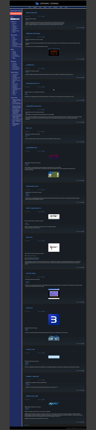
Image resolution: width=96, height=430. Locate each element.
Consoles (14, 27)
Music (40, 7)
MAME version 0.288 (32, 396)
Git (26, 136)
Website (27, 193)
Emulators (35, 7)
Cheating (14, 53)
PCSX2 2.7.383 (30, 349)
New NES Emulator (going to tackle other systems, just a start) (17, 106)
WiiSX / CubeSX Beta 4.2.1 (33, 208)
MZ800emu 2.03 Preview (33, 33)
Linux (14, 24)
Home (30, 7)
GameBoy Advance (16, 77)
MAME (14, 81)
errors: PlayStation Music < (17, 121)
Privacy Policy (84, 428)
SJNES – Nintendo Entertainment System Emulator (17, 100)
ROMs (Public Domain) (17, 44)
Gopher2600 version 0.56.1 (33, 106)
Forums (66, 7)
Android (14, 29)
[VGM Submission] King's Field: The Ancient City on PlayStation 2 (16, 112)
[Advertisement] (75, 18)
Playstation (15, 86)
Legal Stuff (79, 428)
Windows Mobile (16, 30)
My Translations (16, 69)
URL (26, 93)
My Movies (15, 65)
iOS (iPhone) (15, 28)
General (14, 51)
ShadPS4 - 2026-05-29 (32, 376)
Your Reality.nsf (16, 109)
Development (15, 54)
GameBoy (14, 76)
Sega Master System (17, 88)
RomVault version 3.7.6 (32, 83)
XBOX (14, 93)
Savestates (55, 7)
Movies (14, 41)
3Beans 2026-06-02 (31, 12)
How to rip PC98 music (17, 114)
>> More (14, 94)
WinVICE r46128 (30, 273)
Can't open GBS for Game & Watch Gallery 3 (17, 103)
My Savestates (15, 66)
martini (43, 16)
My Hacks (14, 63)
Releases (28, 135)
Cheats (61, 7)
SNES (14, 91)
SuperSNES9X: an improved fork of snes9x (16, 124)
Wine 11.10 (29, 237)
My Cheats (15, 64)
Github (27, 40)
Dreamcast (15, 75)
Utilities (45, 7)
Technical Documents (17, 46)
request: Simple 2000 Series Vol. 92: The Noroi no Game (17, 116)
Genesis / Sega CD (16, 80)
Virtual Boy (15, 92)
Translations (15, 42)
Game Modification (16, 56)
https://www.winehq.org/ (31, 255)
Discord (26, 165)
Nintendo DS (15, 85)
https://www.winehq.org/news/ (33, 259)
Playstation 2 (15, 87)
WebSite (27, 409)
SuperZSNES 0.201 (31, 147)
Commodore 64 (16, 74)
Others (14, 32)
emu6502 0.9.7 (30, 65)
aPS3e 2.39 (29, 308)
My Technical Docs (16, 68)
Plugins (14, 58)
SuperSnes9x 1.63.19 (32, 186)
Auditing (14, 52)
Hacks (50, 7)
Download (28, 384)
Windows (14, 23)
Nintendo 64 (15, 83)
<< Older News (26, 425)
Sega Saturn (15, 89)
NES (13, 82)
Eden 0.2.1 (29, 128)
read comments (79, 27)
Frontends (15, 45)
